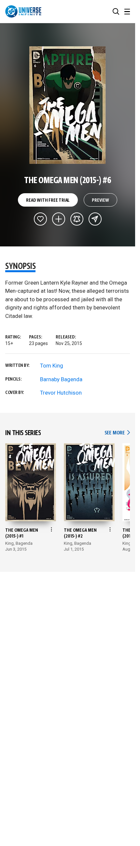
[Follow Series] (76, 219)
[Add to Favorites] (40, 219)
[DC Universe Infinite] (23, 11)
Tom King (51, 365)
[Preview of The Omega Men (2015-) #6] (67, 105)
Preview (100, 200)
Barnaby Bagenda (61, 379)
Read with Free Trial (48, 200)
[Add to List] (58, 219)
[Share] (95, 219)
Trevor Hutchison (61, 392)
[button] (116, 11)
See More (117, 433)
